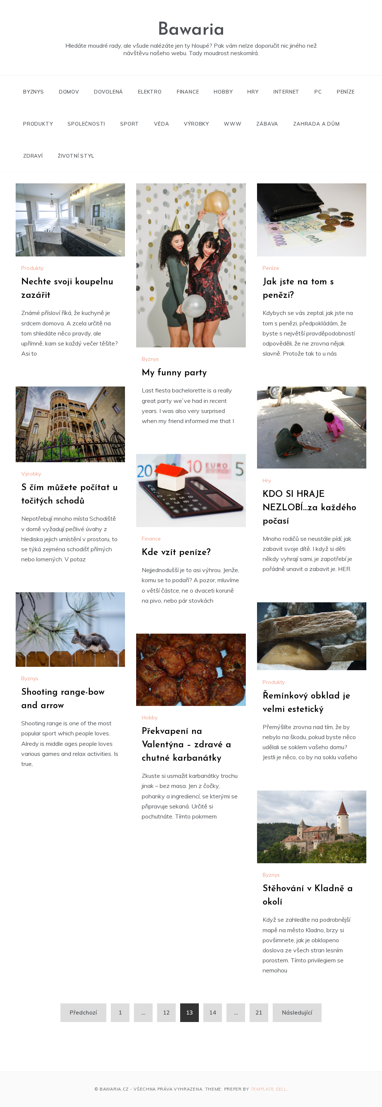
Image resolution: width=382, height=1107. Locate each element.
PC (318, 92)
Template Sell (268, 1089)
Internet (286, 92)
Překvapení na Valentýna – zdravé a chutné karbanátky (186, 745)
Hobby (223, 92)
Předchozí (83, 1012)
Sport (129, 124)
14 (212, 1012)
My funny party (174, 373)
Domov (69, 92)
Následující (297, 1012)
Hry (252, 92)
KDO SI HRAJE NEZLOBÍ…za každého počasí (309, 508)
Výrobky (196, 124)
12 (166, 1012)
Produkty (38, 124)
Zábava (267, 124)
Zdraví (33, 156)
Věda (161, 124)
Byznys (33, 92)
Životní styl (76, 156)
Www (232, 124)
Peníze (346, 92)
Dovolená (108, 92)
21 (259, 1012)
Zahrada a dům (316, 124)
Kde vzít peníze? (176, 552)
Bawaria (191, 30)
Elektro (150, 92)
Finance (188, 92)
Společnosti (86, 124)
